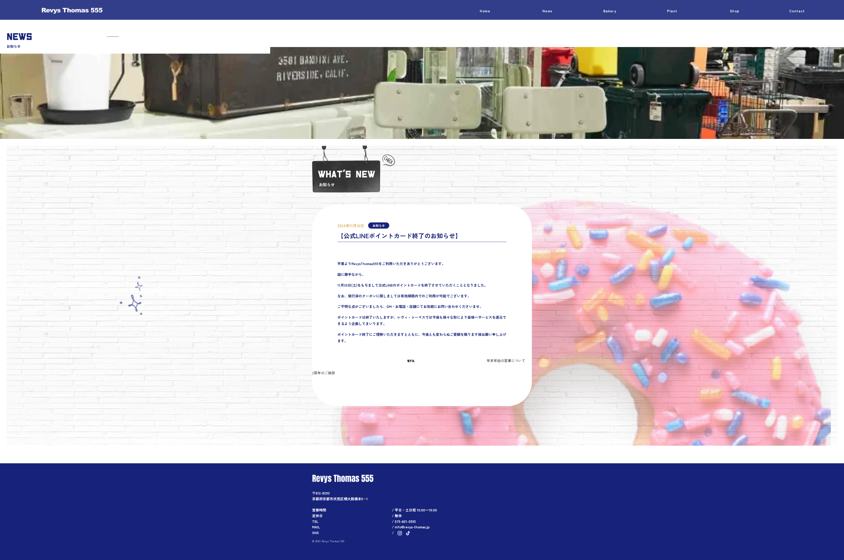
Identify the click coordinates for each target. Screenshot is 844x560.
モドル (411, 360)
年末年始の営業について (506, 360)
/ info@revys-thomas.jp (410, 526)
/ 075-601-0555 (404, 521)
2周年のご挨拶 (323, 372)
